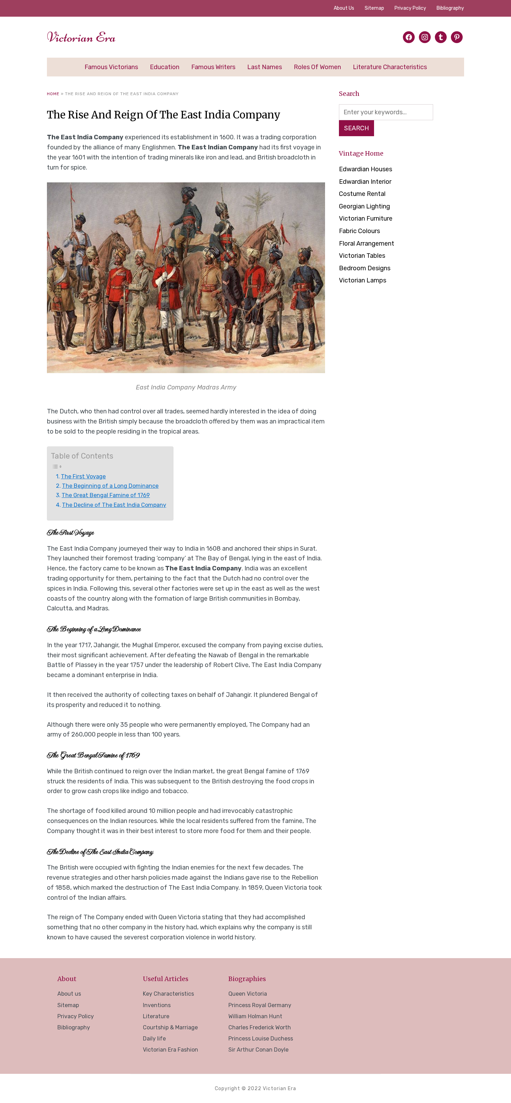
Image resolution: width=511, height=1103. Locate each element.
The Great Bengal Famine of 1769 (106, 495)
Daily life (154, 1038)
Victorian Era (81, 37)
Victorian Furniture (365, 218)
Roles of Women (317, 67)
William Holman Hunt (255, 1016)
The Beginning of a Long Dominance (110, 486)
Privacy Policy (410, 8)
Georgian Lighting (364, 206)
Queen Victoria (247, 993)
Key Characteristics (168, 993)
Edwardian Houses (365, 169)
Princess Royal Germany (259, 1005)
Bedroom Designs (364, 268)
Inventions (157, 1005)
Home (53, 93)
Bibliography (450, 8)
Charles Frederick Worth (259, 1027)
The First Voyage (83, 476)
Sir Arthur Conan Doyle (258, 1049)
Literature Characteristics (390, 67)
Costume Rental (362, 194)
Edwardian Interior (365, 182)
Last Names (264, 67)
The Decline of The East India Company (114, 505)
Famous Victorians (111, 67)
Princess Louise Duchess (260, 1038)
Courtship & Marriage (170, 1027)
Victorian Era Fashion (170, 1049)
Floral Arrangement (366, 243)
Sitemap (374, 8)
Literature (156, 1016)
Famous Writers (213, 67)
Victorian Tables (362, 256)
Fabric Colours (359, 231)
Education (164, 67)
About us (344, 8)
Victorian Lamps (362, 280)
